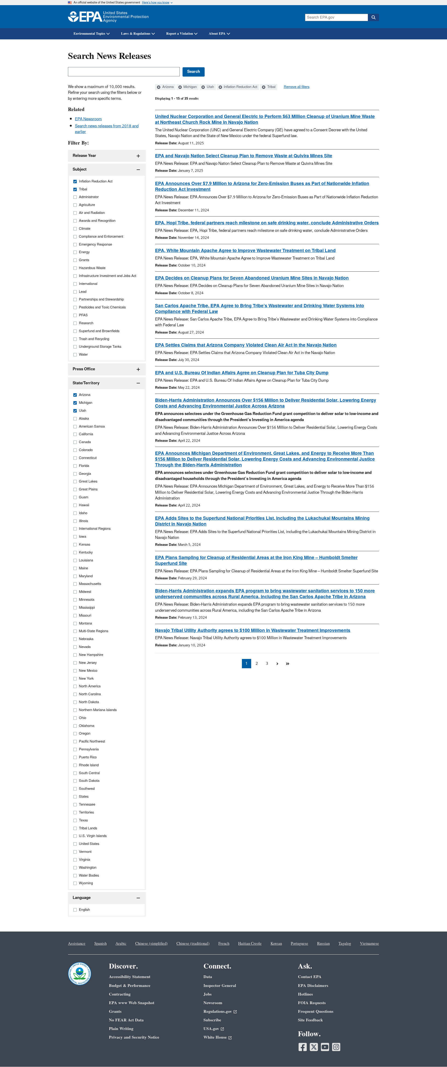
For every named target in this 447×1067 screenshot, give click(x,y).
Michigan (190, 87)
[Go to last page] (287, 663)
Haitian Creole (250, 943)
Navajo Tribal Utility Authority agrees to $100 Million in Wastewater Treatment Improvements (252, 630)
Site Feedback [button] (310, 1020)
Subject (80, 169)
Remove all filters (296, 87)
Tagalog (345, 943)
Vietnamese (369, 943)
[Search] (373, 17)
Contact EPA (310, 976)
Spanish (100, 943)
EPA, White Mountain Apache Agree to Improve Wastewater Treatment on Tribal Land (245, 250)
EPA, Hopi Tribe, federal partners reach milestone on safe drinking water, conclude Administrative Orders (267, 223)
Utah (210, 87)
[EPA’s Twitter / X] (313, 1047)
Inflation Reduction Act (240, 87)
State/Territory (86, 383)
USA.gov (211, 1028)
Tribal (270, 87)
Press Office (84, 369)
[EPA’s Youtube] (325, 1047)
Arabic (120, 943)
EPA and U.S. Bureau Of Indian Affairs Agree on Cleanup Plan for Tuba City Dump (241, 373)
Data (207, 976)
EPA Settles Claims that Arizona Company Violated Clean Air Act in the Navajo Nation (246, 345)
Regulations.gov (217, 1011)
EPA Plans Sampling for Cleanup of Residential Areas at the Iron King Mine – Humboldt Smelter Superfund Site (256, 560)
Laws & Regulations (135, 33)
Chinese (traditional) (193, 943)
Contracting (120, 994)
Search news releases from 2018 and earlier (107, 129)
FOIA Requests (312, 1002)
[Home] (108, 17)
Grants (115, 1011)
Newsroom (212, 1002)
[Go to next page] (277, 663)
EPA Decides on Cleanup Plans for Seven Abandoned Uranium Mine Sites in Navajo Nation (252, 278)
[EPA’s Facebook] (302, 1047)
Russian (323, 943)
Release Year (84, 156)
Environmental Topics (89, 33)
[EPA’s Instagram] (336, 1047)
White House (215, 1037)
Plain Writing (121, 1028)
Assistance (76, 943)
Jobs (207, 994)
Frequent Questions (315, 1011)
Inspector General (219, 985)
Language (82, 898)
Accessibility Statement (129, 976)
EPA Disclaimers (313, 985)
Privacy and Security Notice (134, 1037)
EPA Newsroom (88, 119)
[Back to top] (434, 1054)
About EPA (217, 33)
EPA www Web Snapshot (131, 1002)
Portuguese (299, 943)
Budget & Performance (129, 985)
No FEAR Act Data (126, 1020)
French (223, 943)
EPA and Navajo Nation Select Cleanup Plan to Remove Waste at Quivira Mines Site (243, 156)
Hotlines (305, 994)
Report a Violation (179, 33)
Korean (276, 943)
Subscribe (212, 1020)
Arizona (167, 87)
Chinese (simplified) (151, 943)
